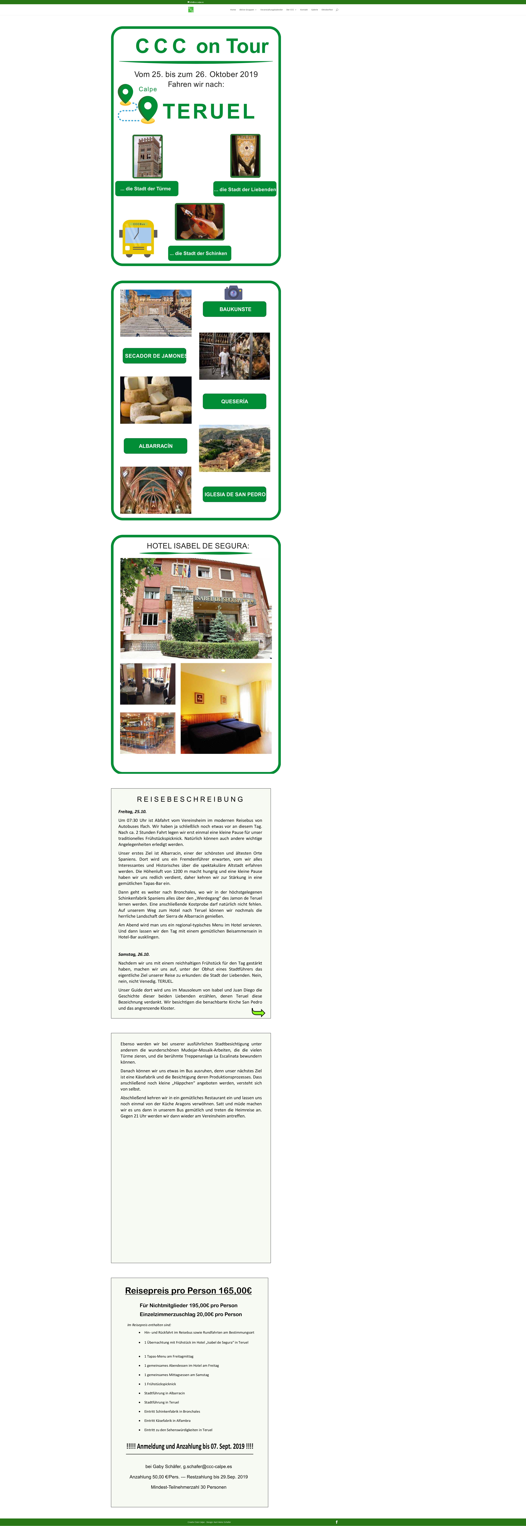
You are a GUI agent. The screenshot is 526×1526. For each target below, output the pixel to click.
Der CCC (290, 10)
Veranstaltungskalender (271, 10)
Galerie (314, 10)
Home (233, 10)
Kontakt (304, 10)
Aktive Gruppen (246, 10)
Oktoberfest (327, 10)
